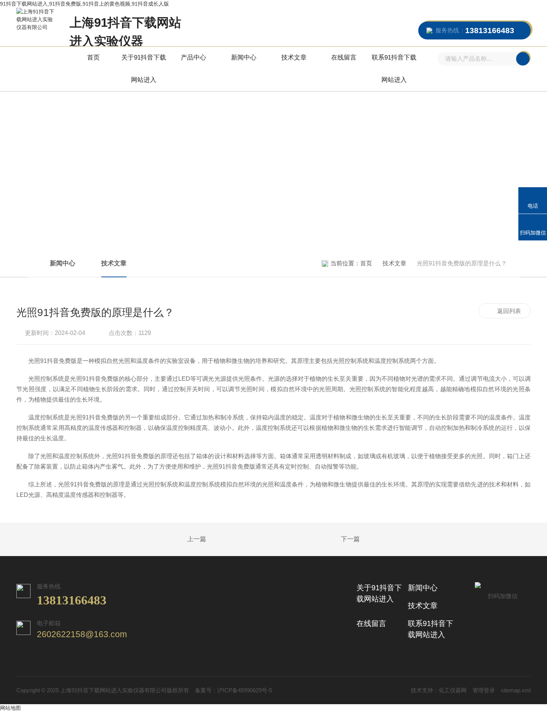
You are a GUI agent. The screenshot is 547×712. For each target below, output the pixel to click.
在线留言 (343, 57)
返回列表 (509, 311)
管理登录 (484, 690)
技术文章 (294, 57)
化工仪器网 (453, 690)
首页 (93, 57)
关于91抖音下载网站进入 (143, 68)
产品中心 (193, 57)
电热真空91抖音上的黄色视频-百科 (369, 539)
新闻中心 (243, 57)
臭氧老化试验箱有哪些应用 (178, 539)
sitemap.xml (516, 690)
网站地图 (10, 708)
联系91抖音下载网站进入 (394, 68)
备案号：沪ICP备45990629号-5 (233, 690)
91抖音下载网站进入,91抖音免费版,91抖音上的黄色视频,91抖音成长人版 (84, 4)
